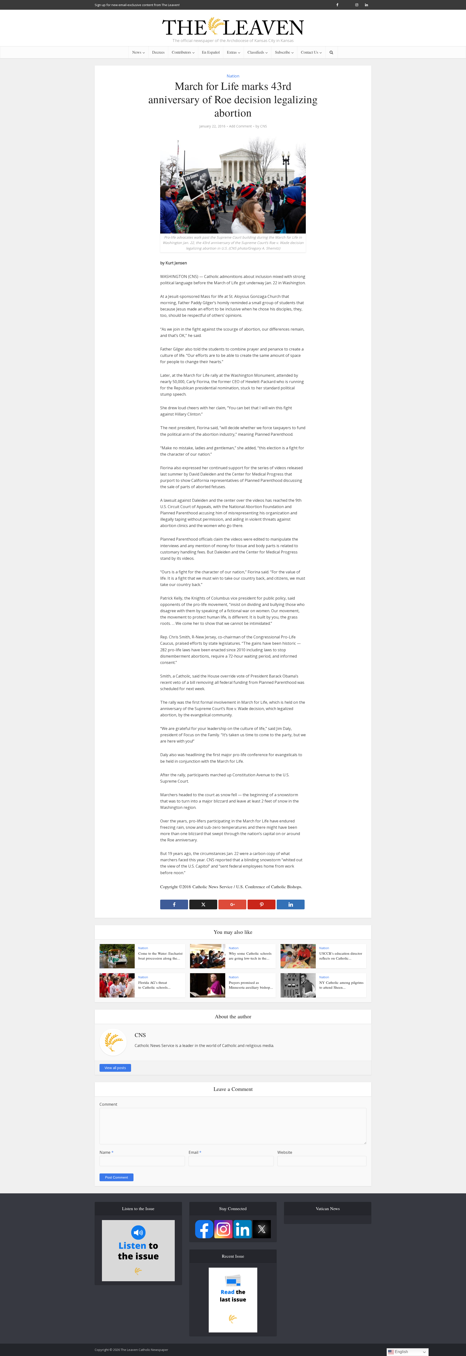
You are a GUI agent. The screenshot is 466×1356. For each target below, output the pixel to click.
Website (284, 1152)
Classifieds (256, 52)
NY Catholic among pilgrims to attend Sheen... (341, 985)
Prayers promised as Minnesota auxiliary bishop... (251, 985)
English (401, 1352)
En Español (211, 52)
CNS (263, 126)
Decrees (158, 52)
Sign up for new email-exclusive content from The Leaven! (137, 5)
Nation (233, 76)
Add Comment (240, 126)
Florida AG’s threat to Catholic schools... (154, 985)
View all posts (115, 1067)
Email (195, 1152)
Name (107, 1152)
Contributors (181, 52)
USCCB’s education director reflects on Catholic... (340, 956)
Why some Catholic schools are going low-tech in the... (250, 956)
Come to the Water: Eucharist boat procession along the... (160, 956)
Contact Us (309, 52)
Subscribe (282, 52)
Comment (108, 1104)
